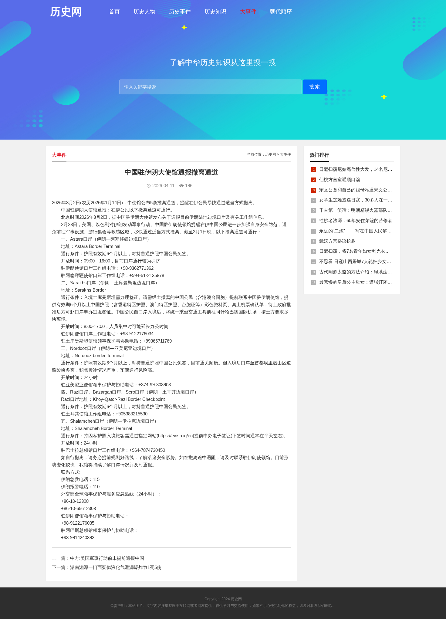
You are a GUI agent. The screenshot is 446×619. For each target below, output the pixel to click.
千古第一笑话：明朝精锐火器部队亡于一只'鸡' (365, 210)
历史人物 (144, 11)
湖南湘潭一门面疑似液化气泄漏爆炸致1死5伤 (115, 567)
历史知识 (215, 11)
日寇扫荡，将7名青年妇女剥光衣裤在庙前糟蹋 (366, 251)
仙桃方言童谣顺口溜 (339, 179)
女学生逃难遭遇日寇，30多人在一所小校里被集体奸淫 (374, 199)
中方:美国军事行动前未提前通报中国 (107, 558)
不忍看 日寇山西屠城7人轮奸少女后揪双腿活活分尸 (371, 261)
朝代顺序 (281, 11)
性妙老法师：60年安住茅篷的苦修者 (355, 220)
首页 (114, 11)
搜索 (315, 86)
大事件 (248, 11)
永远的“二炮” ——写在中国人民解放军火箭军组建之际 (373, 230)
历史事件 (180, 11)
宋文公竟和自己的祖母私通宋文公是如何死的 (364, 189)
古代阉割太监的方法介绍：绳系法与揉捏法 (362, 271)
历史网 (270, 154)
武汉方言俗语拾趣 (337, 241)
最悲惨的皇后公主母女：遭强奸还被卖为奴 (362, 282)
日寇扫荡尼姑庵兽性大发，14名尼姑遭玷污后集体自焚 (374, 169)
